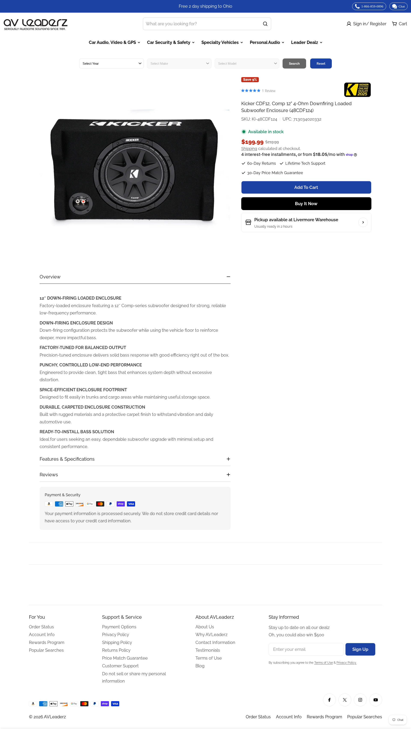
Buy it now (306, 203)
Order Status (258, 716)
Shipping (249, 148)
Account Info (289, 716)
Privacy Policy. (347, 662)
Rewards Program (324, 716)
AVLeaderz (55, 716)
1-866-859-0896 (372, 6)
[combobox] (207, 23)
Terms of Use (323, 662)
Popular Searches (364, 716)
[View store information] (363, 222)
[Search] (265, 23)
